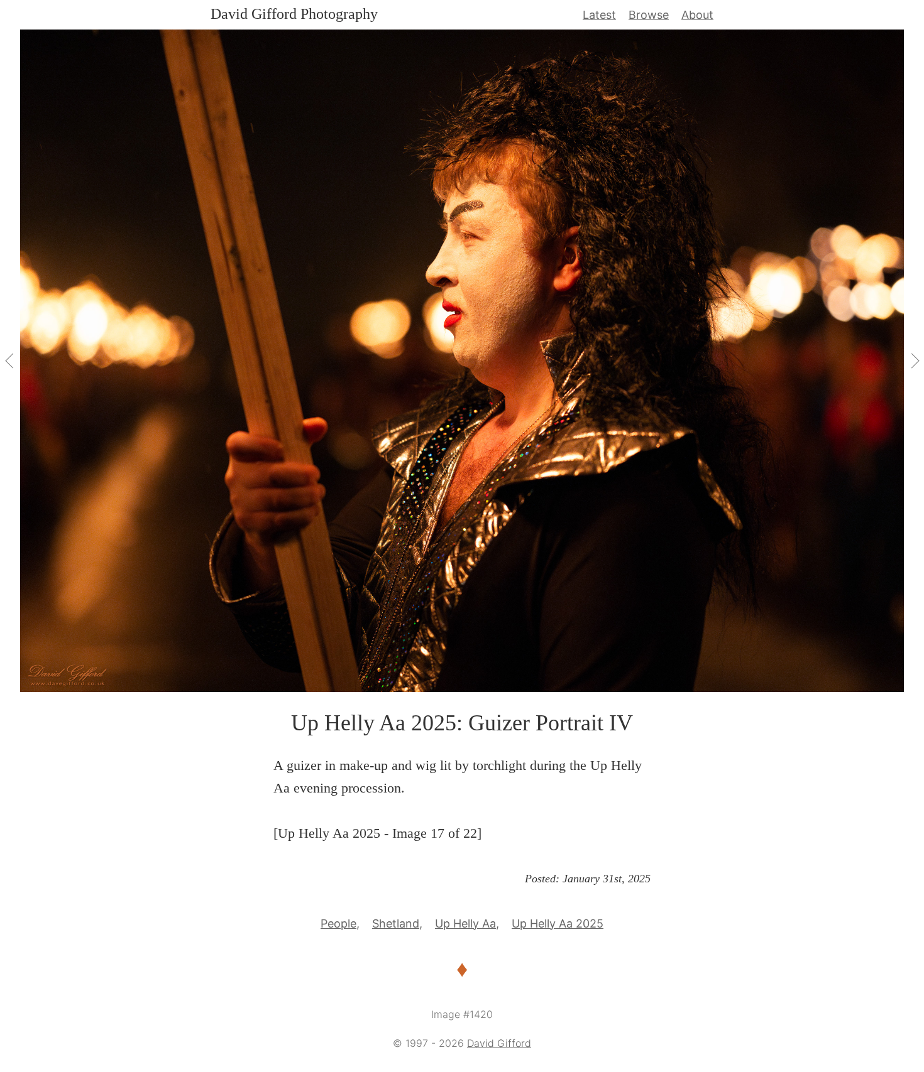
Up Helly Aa (465, 923)
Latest (599, 14)
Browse (649, 14)
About (697, 14)
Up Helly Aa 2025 (557, 923)
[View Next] (914, 360)
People (338, 923)
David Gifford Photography (294, 13)
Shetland (395, 923)
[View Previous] (10, 360)
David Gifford (499, 1043)
